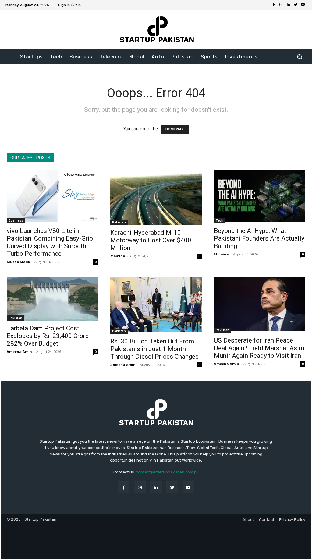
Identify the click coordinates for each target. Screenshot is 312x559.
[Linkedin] (288, 5)
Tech (219, 220)
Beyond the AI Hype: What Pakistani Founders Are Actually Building (259, 238)
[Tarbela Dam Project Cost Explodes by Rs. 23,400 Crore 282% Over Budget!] (52, 299)
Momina (117, 256)
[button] (299, 57)
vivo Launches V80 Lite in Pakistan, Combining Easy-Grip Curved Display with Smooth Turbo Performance (50, 242)
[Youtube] (303, 5)
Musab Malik (18, 261)
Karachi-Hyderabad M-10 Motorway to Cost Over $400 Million (150, 240)
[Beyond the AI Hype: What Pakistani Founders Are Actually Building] (259, 196)
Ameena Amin (19, 351)
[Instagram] (281, 5)
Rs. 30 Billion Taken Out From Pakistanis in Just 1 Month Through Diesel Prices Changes (154, 349)
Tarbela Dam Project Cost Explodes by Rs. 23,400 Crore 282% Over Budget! (48, 336)
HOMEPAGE (175, 129)
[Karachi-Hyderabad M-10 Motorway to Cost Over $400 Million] (156, 197)
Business (16, 220)
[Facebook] (273, 5)
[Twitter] (295, 5)
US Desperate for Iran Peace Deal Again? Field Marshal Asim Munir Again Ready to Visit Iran (259, 348)
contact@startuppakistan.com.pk (167, 472)
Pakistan (119, 222)
